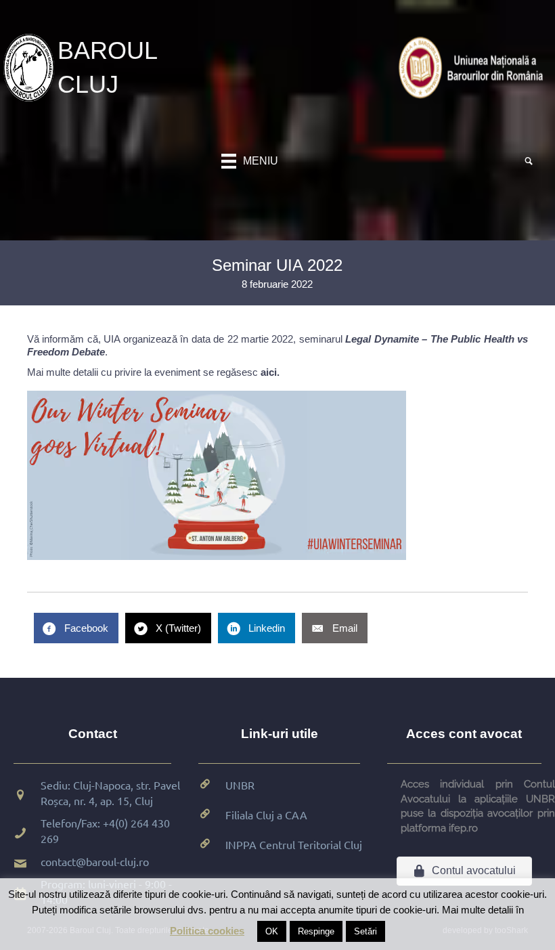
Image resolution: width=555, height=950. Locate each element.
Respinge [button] (316, 931)
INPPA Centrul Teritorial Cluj (293, 844)
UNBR (239, 785)
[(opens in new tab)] (473, 66)
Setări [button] (365, 931)
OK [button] (271, 931)
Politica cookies (207, 930)
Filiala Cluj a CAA (266, 814)
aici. (270, 372)
